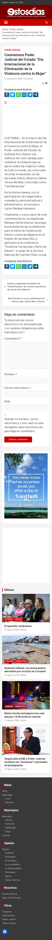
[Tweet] (12, 94)
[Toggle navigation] (6, 22)
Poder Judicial (12, 50)
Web (7, 401)
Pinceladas (10, 872)
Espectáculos (8, 915)
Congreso (7, 911)
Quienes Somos (9, 894)
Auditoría (9, 853)
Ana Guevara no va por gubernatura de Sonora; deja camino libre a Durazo (26, 300)
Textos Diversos (12, 880)
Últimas (9, 590)
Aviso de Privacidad (11, 897)
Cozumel (9, 661)
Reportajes (7, 795)
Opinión (9, 619)
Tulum (8, 831)
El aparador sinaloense (17, 626)
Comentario (12, 338)
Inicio (4, 791)
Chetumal (9, 824)
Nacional (10, 752)
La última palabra (13, 868)
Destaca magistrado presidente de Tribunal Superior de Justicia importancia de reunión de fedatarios (26, 286)
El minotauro (11, 860)
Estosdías (28, 79)
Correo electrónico (17, 388)
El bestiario (10, 856)
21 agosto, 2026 (11, 630)
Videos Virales (9, 923)
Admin (24, 630)
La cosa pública (12, 864)
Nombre (10, 374)
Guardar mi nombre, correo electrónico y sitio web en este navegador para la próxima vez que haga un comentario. (24, 425)
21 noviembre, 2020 (13, 79)
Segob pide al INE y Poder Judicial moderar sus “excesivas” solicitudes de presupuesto (25, 762)
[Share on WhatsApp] (18, 94)
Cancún (9, 706)
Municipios (21, 661)
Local (7, 798)
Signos (18, 619)
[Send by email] (24, 94)
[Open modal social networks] (35, 94)
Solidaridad (10, 827)
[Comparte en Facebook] (6, 94)
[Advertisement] (26, 556)
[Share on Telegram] (29, 94)
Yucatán (6, 835)
